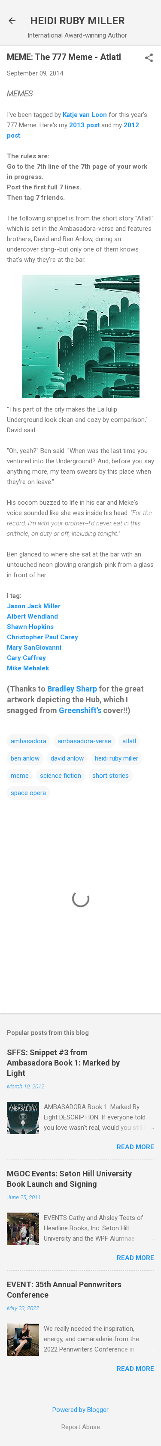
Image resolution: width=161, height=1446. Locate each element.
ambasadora (28, 741)
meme (20, 776)
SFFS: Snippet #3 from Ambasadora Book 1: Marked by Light (63, 1063)
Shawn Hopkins (30, 627)
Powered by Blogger (80, 1410)
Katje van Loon (85, 115)
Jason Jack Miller (34, 606)
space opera (28, 793)
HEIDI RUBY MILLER (77, 21)
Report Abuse (80, 1427)
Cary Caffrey (26, 658)
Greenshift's (80, 710)
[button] (149, 59)
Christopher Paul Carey (42, 637)
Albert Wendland (32, 616)
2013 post (84, 125)
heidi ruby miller (116, 758)
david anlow (67, 758)
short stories (110, 776)
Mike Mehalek (28, 668)
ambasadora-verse (84, 741)
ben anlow (25, 758)
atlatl (129, 741)
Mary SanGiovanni (34, 647)
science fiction (60, 776)
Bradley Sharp (72, 688)
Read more (135, 1147)
